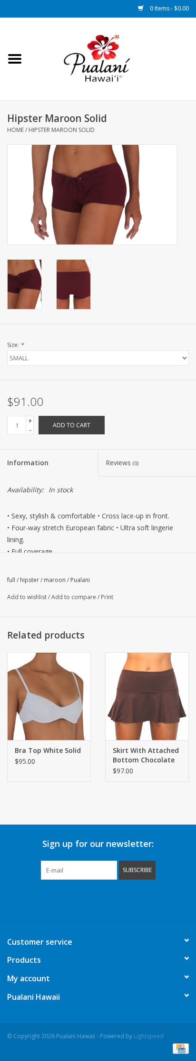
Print (107, 597)
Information (28, 462)
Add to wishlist (27, 597)
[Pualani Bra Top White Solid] (49, 696)
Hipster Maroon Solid (62, 130)
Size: (15, 345)
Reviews (122, 462)
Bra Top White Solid (48, 750)
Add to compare (74, 597)
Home (15, 130)
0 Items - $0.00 (168, 8)
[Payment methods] (179, 1048)
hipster (29, 580)
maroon (55, 580)
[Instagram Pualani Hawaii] (115, 899)
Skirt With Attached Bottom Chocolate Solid (146, 755)
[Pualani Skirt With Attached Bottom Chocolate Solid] (147, 696)
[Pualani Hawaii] (112, 58)
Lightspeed (149, 1036)
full (11, 580)
